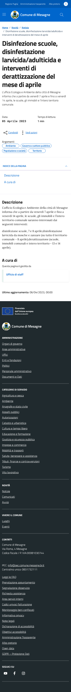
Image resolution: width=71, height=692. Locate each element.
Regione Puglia (11, 3)
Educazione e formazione (16, 434)
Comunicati (8, 497)
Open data (8, 648)
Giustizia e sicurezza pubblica (18, 439)
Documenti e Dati (12, 377)
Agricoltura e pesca (13, 395)
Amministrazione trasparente (32, 3)
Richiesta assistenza (13, 593)
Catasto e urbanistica (14, 423)
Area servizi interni (12, 599)
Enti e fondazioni (11, 360)
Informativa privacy (13, 615)
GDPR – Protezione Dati (15, 654)
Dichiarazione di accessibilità (18, 626)
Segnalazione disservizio (16, 588)
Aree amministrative (13, 349)
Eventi (5, 526)
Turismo (6, 467)
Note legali (8, 621)
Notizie (6, 491)
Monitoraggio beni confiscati (18, 610)
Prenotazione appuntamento (18, 582)
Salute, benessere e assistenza (19, 456)
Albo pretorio (54, 3)
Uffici (5, 355)
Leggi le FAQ (9, 577)
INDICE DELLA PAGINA (14, 166)
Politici (5, 366)
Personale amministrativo (16, 371)
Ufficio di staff (14, 274)
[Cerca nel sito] (62, 15)
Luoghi (6, 521)
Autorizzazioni (10, 417)
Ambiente (7, 401)
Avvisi (5, 502)
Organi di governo (12, 344)
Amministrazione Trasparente (19, 637)
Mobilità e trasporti (13, 450)
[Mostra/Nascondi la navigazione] (4, 14)
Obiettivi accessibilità (14, 632)
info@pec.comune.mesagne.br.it (26, 565)
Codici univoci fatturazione (17, 604)
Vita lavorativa (10, 472)
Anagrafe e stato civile (15, 406)
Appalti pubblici (10, 412)
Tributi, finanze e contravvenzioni (20, 461)
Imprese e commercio (14, 445)
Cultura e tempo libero (14, 428)
